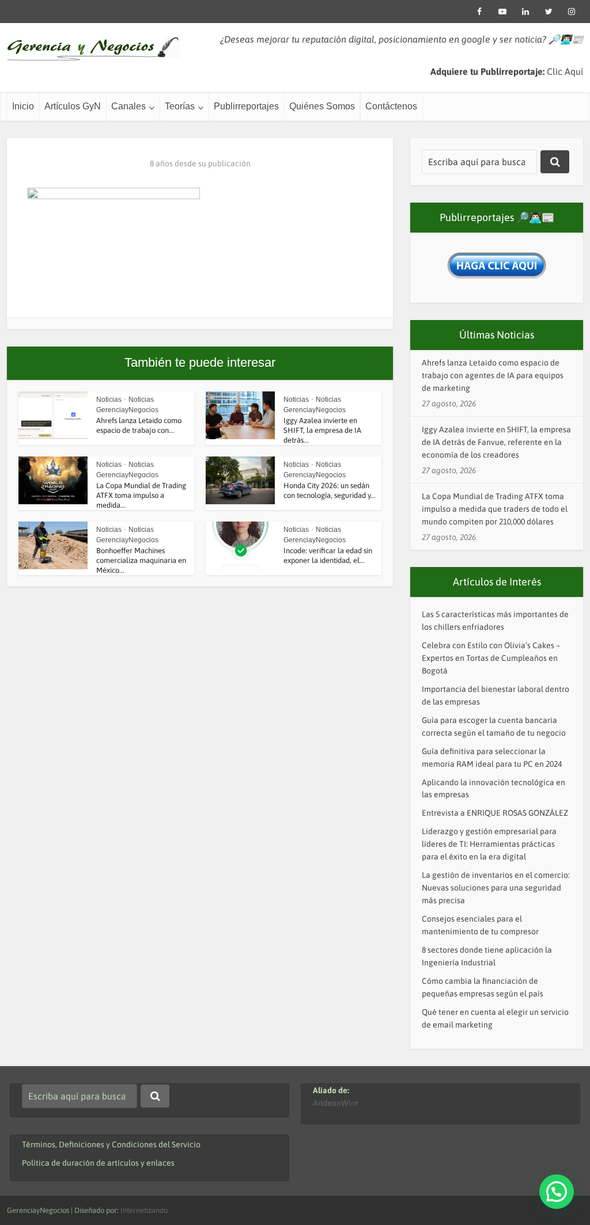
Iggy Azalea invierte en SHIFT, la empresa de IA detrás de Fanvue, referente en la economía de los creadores (496, 442)
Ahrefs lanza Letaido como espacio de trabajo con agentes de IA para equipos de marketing (492, 375)
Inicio (23, 106)
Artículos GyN (72, 106)
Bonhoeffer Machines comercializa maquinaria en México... (141, 560)
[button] (556, 1191)
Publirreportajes (246, 106)
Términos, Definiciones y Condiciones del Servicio (111, 1144)
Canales (128, 106)
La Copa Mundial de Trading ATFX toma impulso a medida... (141, 495)
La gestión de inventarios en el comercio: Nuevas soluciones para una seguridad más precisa (496, 887)
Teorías (180, 106)
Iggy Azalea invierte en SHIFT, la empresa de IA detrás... (322, 430)
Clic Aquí (565, 71)
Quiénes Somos (322, 106)
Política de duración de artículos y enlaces (98, 1162)
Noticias (109, 399)
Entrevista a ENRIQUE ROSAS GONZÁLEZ (495, 812)
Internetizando (144, 1210)
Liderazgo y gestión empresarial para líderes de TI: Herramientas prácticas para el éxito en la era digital (489, 844)
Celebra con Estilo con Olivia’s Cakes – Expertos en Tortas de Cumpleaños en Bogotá (491, 658)
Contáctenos (391, 106)
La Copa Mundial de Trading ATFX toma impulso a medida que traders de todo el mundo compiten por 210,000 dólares (495, 509)
